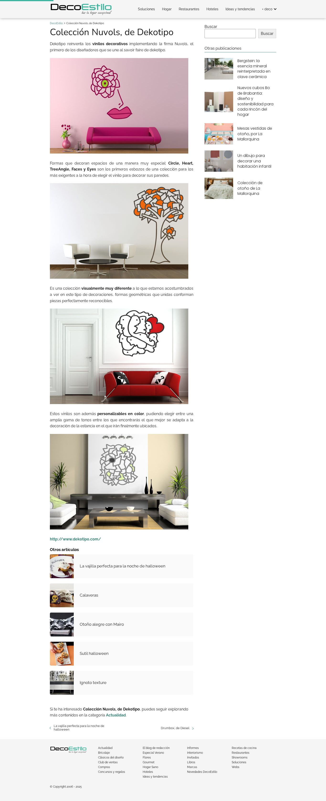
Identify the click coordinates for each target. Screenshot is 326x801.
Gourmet (148, 762)
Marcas (192, 767)
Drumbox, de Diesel (175, 728)
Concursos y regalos (111, 772)
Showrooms (239, 757)
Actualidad (105, 748)
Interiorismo (195, 752)
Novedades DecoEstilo (202, 772)
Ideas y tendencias (240, 9)
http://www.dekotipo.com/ (75, 539)
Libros (191, 762)
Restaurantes (189, 9)
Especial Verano (153, 752)
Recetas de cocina (244, 748)
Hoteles (212, 9)
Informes (193, 748)
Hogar (167, 9)
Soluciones (146, 9)
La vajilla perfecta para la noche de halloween (79, 727)
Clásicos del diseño (111, 757)
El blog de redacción (156, 748)
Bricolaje (104, 752)
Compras (104, 767)
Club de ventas (108, 762)
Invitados (193, 757)
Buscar (211, 26)
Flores (147, 757)
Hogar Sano (150, 767)
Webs (235, 767)
